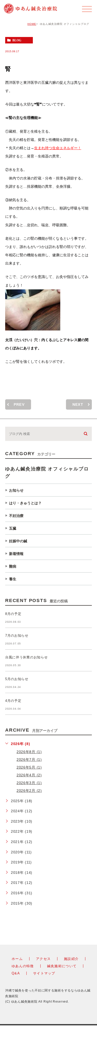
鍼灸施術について (62, 966)
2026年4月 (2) (29, 775)
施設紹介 (71, 959)
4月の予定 (13, 701)
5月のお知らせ (16, 679)
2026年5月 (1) (29, 767)
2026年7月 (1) (29, 759)
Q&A (16, 973)
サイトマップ (44, 973)
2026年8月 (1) (29, 752)
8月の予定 (13, 614)
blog (16, 40)
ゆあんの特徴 (23, 966)
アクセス (43, 959)
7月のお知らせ (16, 636)
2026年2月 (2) (29, 790)
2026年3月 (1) (29, 783)
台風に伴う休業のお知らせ (26, 657)
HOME (31, 23)
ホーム (17, 959)
